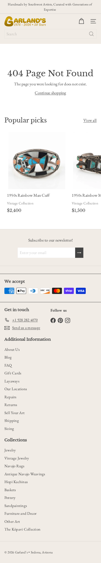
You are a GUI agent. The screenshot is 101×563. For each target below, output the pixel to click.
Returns (10, 404)
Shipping (11, 420)
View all (90, 120)
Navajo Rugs (14, 465)
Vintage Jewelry (16, 458)
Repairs (10, 396)
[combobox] (50, 34)
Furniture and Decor (20, 513)
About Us (12, 349)
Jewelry (10, 450)
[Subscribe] (79, 253)
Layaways (11, 381)
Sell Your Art (14, 412)
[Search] (91, 34)
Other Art (12, 521)
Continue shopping (50, 92)
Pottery (10, 497)
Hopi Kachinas (16, 481)
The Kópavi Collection (22, 529)
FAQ (8, 365)
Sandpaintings (15, 505)
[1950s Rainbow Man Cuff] (37, 173)
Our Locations (15, 388)
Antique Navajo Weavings (24, 473)
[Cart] (81, 21)
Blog (8, 357)
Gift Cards (12, 372)
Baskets (10, 489)
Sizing (9, 428)
